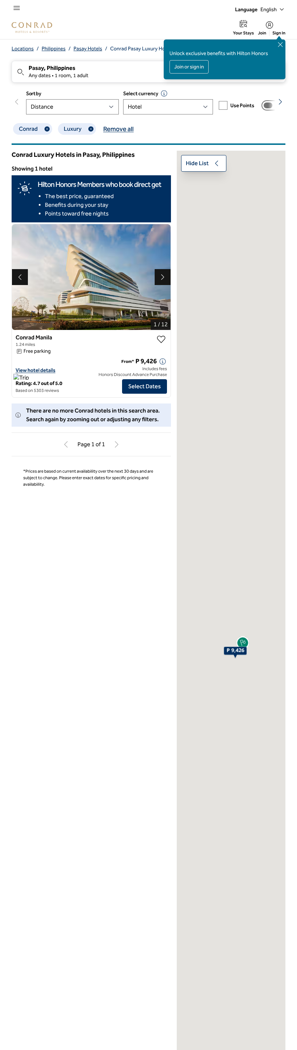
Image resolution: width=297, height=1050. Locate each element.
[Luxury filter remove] (91, 129)
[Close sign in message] (280, 44)
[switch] (270, 105)
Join (262, 32)
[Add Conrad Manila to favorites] (161, 339)
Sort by (33, 94)
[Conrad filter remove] (47, 129)
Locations (23, 49)
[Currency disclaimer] (164, 93)
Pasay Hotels (88, 49)
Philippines (54, 49)
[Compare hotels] (270, 105)
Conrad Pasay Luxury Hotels (141, 49)
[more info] (162, 361)
